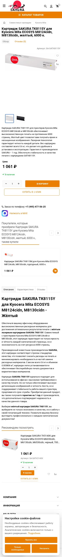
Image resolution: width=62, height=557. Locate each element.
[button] (58, 233)
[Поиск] (45, 5)
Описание (8, 289)
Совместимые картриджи (20, 22)
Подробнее (34, 533)
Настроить (44, 548)
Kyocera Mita (40, 22)
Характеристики (25, 289)
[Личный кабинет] (51, 5)
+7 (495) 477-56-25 (35, 207)
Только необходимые (17, 548)
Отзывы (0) (20, 41)
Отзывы (41, 289)
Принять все (31, 540)
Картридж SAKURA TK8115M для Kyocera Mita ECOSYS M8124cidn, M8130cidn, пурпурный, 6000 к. (31, 263)
